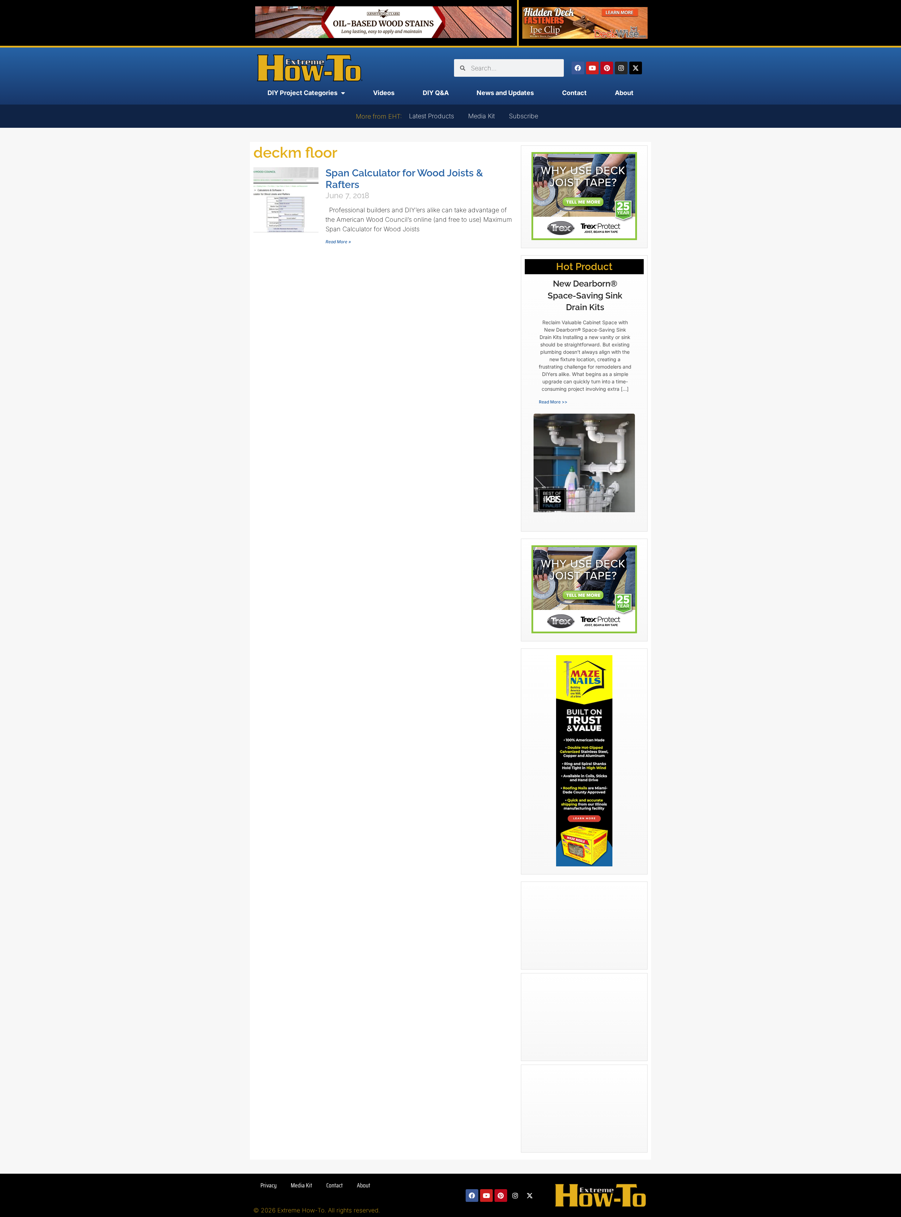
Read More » (338, 241)
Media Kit (481, 116)
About (624, 92)
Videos (384, 92)
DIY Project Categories (302, 92)
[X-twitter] (635, 68)
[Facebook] (578, 68)
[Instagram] (621, 68)
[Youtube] (592, 68)
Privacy (268, 1185)
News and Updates (505, 92)
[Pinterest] (606, 68)
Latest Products (431, 116)
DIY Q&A (436, 92)
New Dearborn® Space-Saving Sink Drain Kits (585, 295)
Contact (574, 92)
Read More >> (553, 401)
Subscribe (523, 116)
